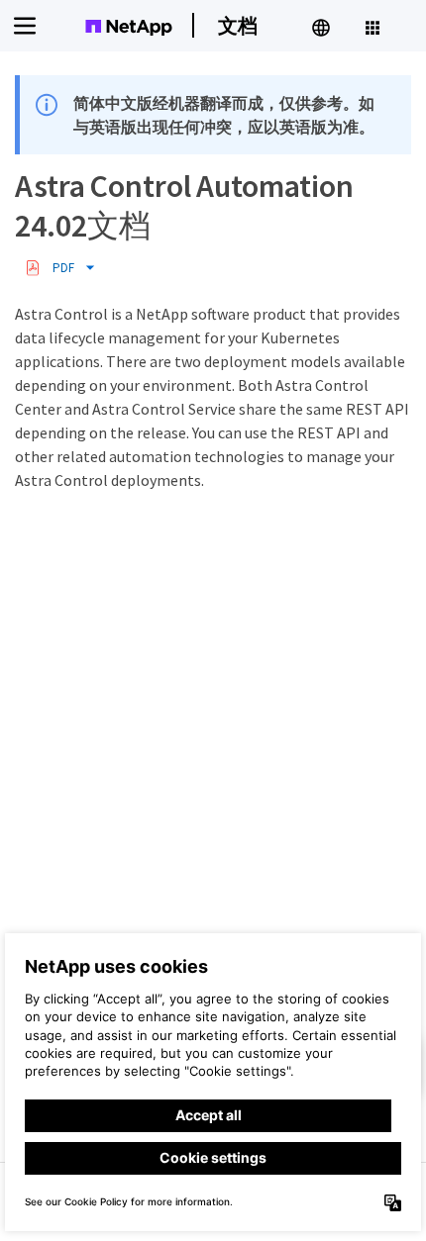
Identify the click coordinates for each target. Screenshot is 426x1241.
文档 (238, 25)
